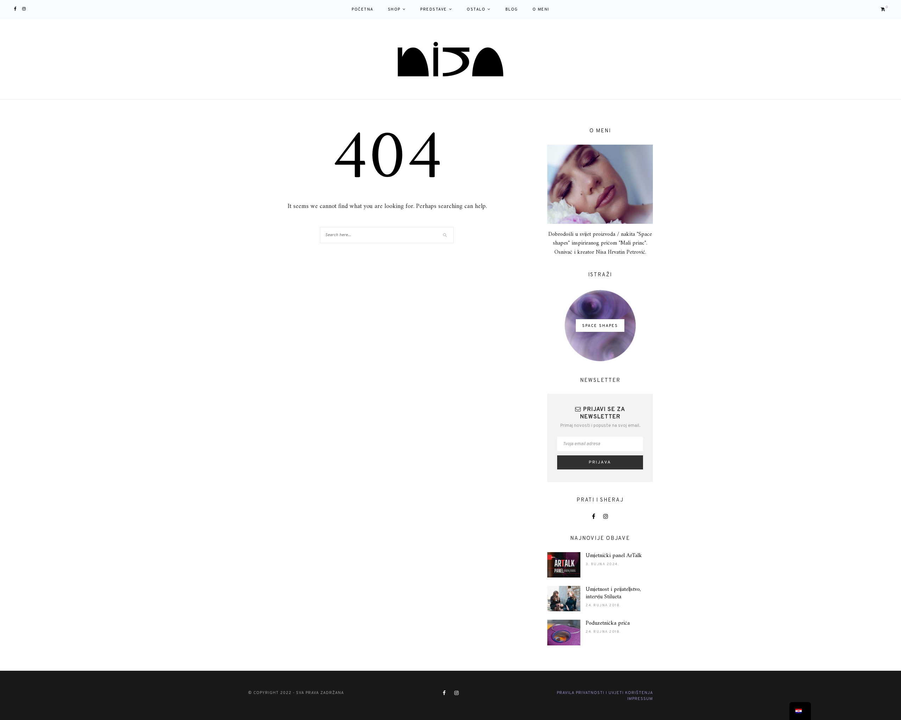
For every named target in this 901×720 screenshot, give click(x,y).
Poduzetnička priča (608, 623)
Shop (394, 9)
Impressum (640, 698)
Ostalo (476, 9)
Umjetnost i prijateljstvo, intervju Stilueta (613, 593)
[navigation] (800, 711)
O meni (541, 9)
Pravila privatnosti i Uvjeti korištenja (605, 692)
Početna (362, 9)
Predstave (433, 9)
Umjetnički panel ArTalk (614, 556)
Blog (511, 9)
